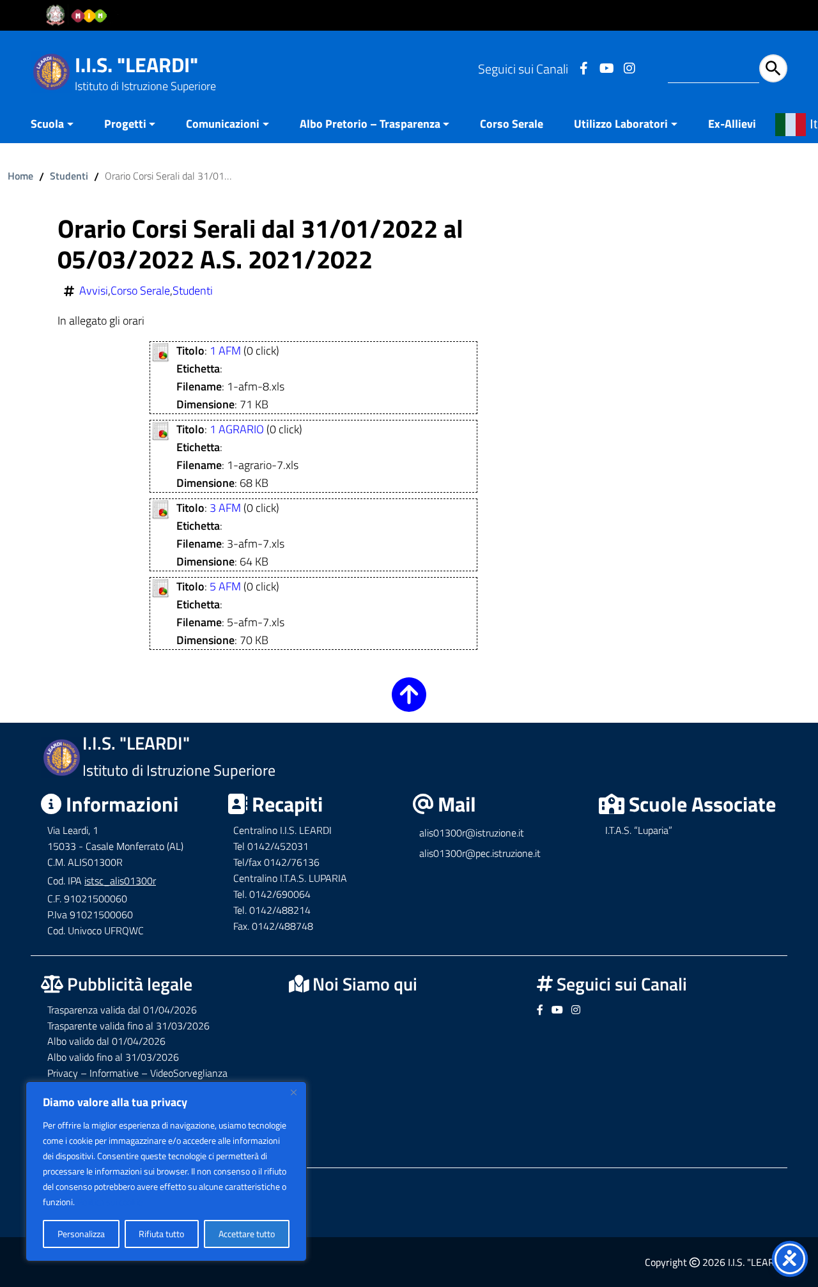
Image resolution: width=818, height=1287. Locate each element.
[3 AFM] (160, 508)
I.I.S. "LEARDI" (136, 64)
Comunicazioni (222, 123)
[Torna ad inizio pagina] (409, 703)
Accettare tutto (247, 1233)
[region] (166, 1171)
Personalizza (81, 1233)
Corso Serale (511, 123)
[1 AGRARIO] (160, 429)
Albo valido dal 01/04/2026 (106, 1041)
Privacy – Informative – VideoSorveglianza (137, 1073)
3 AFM (225, 507)
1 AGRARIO (237, 429)
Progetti (125, 123)
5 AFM (225, 586)
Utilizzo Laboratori (621, 123)
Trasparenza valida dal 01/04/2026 (122, 1009)
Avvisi (93, 291)
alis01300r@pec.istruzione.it (480, 853)
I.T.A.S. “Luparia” (638, 830)
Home (20, 175)
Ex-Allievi (732, 123)
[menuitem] (60, 125)
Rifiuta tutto (161, 1233)
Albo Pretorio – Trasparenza (370, 123)
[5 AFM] (160, 587)
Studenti (69, 175)
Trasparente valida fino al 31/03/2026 (128, 1025)
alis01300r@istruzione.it (471, 832)
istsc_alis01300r (120, 880)
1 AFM (225, 350)
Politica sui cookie (110, 1201)
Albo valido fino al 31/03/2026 (113, 1057)
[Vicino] (293, 1092)
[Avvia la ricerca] (773, 68)
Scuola (47, 123)
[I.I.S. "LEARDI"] (51, 70)
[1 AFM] (160, 351)
